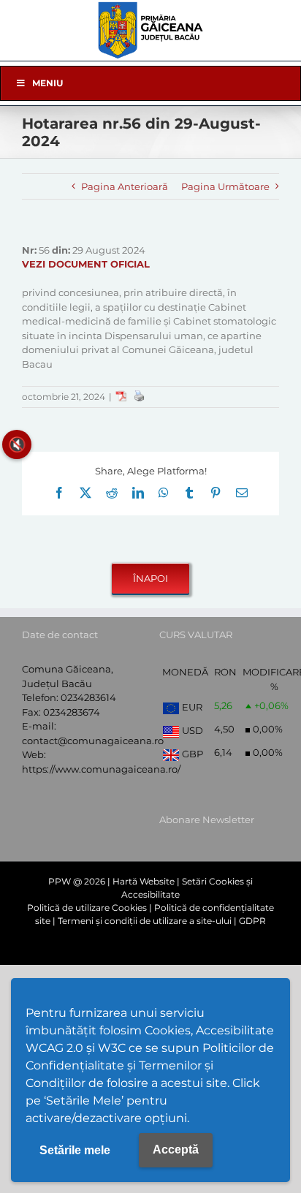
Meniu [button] (47, 82)
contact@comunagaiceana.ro (93, 740)
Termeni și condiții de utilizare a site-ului (145, 920)
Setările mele (74, 1150)
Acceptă (176, 1149)
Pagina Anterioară (124, 186)
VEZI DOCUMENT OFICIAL (86, 264)
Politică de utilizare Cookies (87, 907)
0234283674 (71, 712)
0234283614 (88, 697)
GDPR (252, 920)
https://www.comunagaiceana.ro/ (101, 769)
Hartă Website (144, 881)
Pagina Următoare (225, 186)
